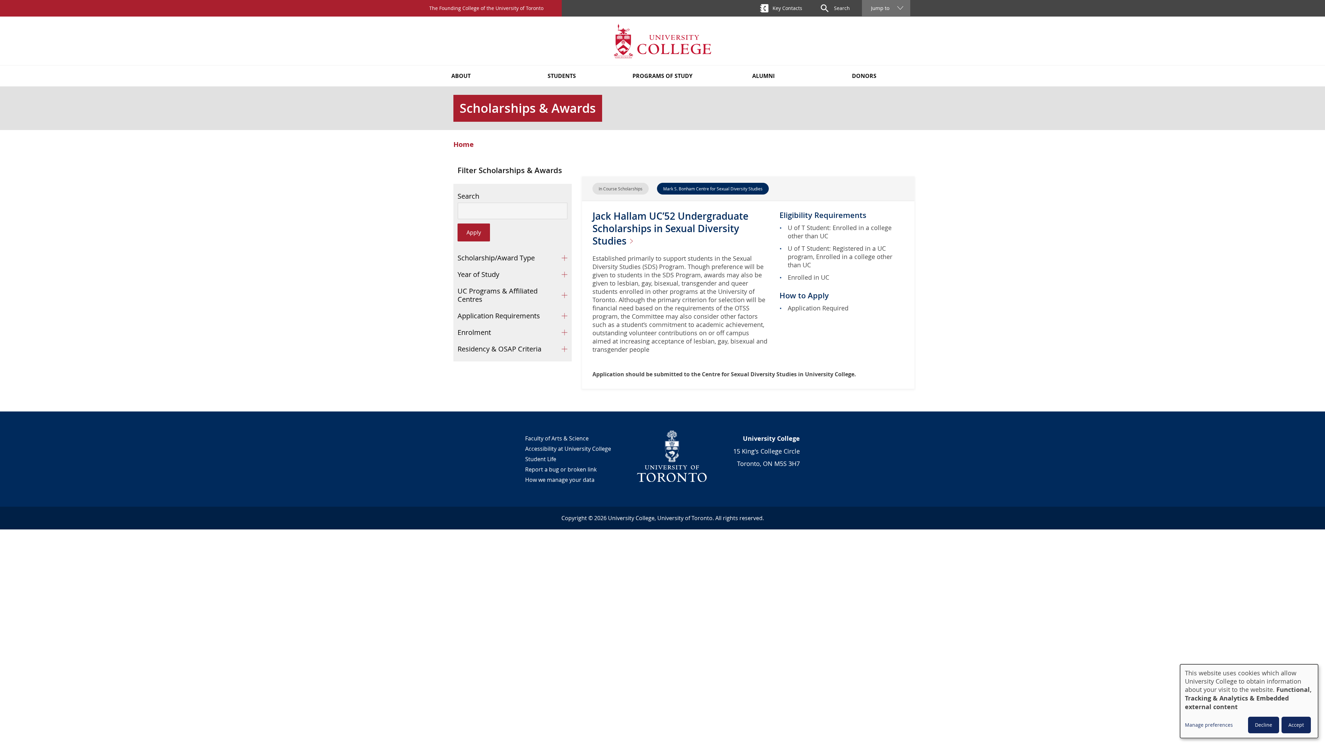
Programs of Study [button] (662, 76)
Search (468, 196)
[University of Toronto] (672, 456)
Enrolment (474, 332)
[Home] (662, 41)
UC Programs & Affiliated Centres (498, 295)
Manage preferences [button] (1209, 725)
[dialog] (1249, 701)
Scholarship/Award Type (496, 257)
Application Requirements (499, 315)
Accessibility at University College (568, 449)
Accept (1296, 725)
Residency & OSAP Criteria (499, 349)
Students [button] (562, 76)
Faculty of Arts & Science (557, 438)
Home (463, 144)
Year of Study (478, 274)
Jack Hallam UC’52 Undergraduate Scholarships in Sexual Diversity (670, 228)
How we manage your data (560, 480)
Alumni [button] (763, 76)
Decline (1263, 725)
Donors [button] (864, 76)
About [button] (461, 76)
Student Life (540, 459)
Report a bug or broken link (561, 469)
